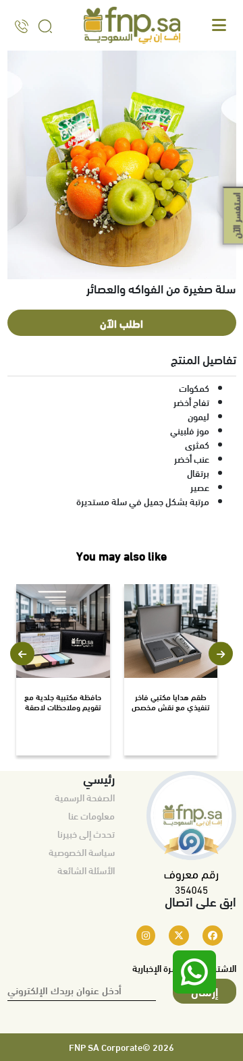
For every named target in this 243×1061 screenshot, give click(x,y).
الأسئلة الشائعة (86, 870)
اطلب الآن (121, 323)
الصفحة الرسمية (85, 797)
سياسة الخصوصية (82, 852)
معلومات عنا (91, 815)
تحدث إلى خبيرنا (86, 833)
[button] (22, 654)
